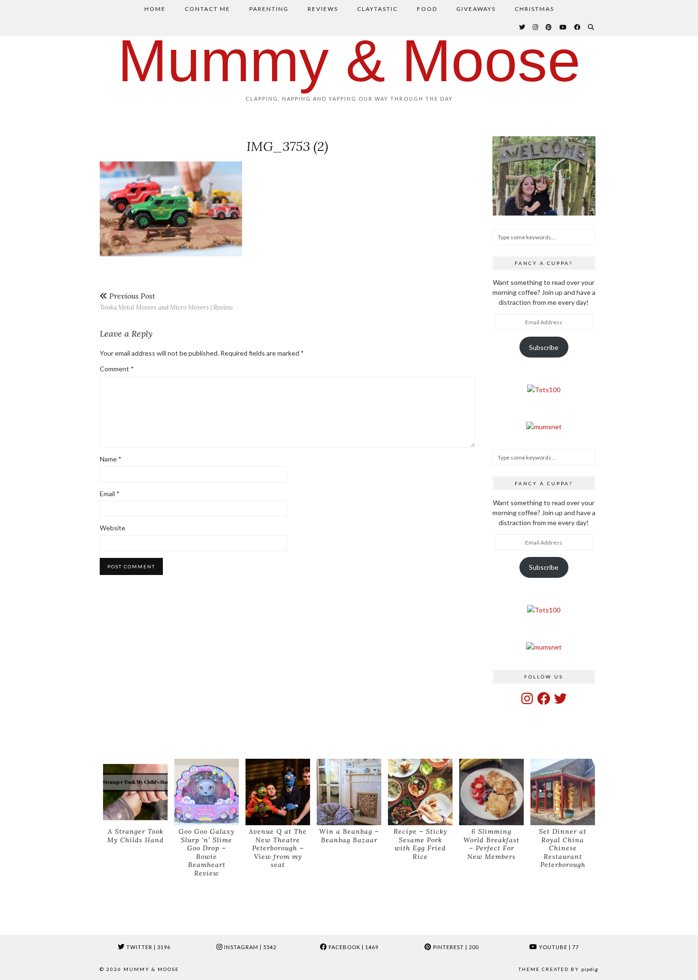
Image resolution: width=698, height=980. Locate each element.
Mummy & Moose (349, 61)
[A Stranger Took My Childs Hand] (135, 792)
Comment (117, 369)
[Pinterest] (549, 27)
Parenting (269, 8)
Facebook (352, 947)
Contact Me (207, 8)
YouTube (558, 947)
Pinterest (455, 947)
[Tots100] (543, 390)
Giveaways (476, 8)
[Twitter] (522, 27)
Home (155, 8)
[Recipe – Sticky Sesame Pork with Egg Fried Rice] (420, 792)
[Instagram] (536, 27)
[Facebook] (577, 27)
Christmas (534, 8)
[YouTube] (563, 27)
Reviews (323, 8)
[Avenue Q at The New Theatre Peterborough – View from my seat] (277, 792)
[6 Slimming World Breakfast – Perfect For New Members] (491, 792)
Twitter (147, 947)
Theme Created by (558, 969)
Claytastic (377, 8)
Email (110, 494)
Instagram (249, 947)
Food (427, 8)
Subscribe (543, 347)
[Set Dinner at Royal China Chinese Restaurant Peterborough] (562, 792)
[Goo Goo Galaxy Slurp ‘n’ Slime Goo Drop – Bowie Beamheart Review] (206, 792)
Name (111, 459)
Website (112, 528)
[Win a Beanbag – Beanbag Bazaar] (349, 792)
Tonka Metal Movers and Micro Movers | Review (166, 301)
